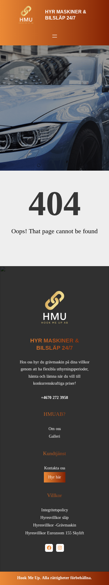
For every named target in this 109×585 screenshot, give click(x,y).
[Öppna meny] (55, 36)
